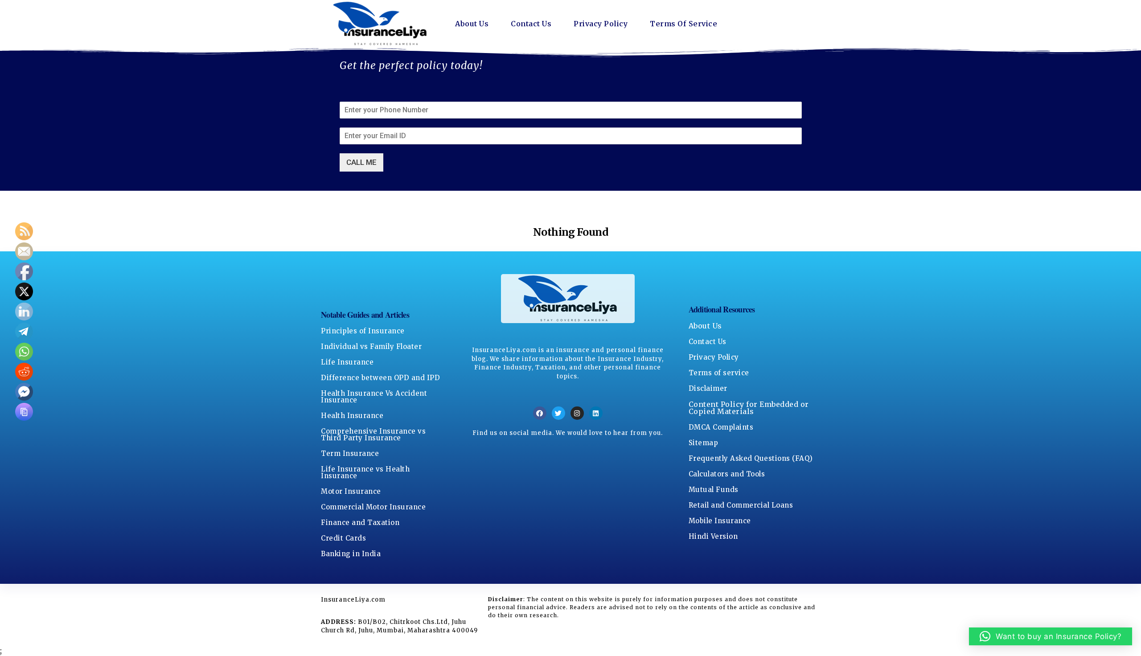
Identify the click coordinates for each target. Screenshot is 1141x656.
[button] (1051, 636)
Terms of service (719, 373)
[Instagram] (577, 413)
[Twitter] (558, 413)
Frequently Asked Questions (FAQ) (751, 458)
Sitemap (703, 443)
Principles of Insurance (363, 331)
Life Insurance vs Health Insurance (365, 472)
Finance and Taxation (360, 522)
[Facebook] (539, 413)
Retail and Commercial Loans (741, 505)
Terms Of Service (683, 23)
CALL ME (361, 162)
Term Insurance (350, 453)
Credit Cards (343, 538)
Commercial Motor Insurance (373, 507)
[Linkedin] (596, 413)
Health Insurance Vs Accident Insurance (374, 396)
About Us (471, 23)
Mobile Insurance (720, 521)
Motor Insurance (351, 491)
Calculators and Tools (727, 474)
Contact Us (531, 23)
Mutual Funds (714, 489)
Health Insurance (352, 415)
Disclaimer (708, 388)
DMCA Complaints (721, 427)
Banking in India (351, 553)
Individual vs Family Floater (371, 346)
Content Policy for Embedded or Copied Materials (749, 408)
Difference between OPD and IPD (380, 377)
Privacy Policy (601, 23)
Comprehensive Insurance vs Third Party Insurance (373, 434)
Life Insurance (347, 362)
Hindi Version (713, 536)
